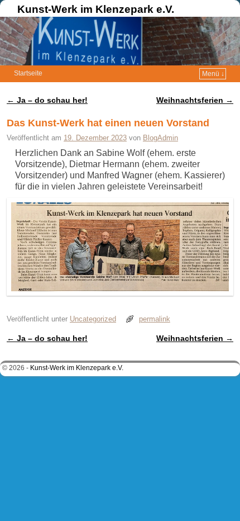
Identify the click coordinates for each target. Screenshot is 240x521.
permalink (154, 319)
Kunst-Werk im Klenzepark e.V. (95, 9)
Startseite (28, 73)
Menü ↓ (213, 74)
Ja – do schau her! (47, 100)
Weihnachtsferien (194, 100)
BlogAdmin (160, 138)
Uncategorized (93, 319)
